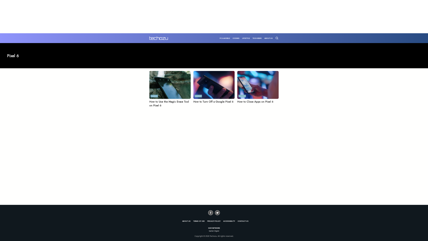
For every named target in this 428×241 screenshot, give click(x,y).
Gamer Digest (214, 231)
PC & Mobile (225, 38)
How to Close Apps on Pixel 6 (255, 102)
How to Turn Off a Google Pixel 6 (213, 102)
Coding (236, 38)
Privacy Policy (214, 221)
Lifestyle (246, 38)
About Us (268, 38)
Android (154, 96)
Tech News (257, 38)
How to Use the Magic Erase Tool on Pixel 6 (169, 103)
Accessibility (229, 221)
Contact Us (243, 221)
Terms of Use (199, 221)
